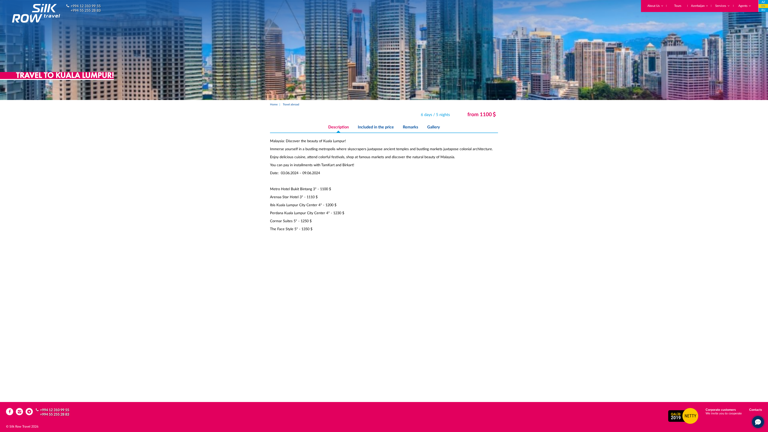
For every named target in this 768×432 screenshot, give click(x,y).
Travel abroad (291, 104)
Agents (743, 5)
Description (338, 127)
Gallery (433, 127)
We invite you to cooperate (724, 413)
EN (763, 6)
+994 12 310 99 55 (86, 6)
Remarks (410, 127)
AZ (763, 2)
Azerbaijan (698, 5)
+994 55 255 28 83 (86, 10)
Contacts (755, 409)
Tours (677, 5)
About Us (654, 5)
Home (274, 104)
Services (721, 5)
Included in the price (376, 127)
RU (763, 10)
